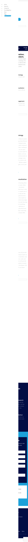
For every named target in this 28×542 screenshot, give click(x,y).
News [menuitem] (5, 12)
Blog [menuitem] (5, 14)
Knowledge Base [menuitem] (7, 10)
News (23, 531)
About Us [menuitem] (6, 6)
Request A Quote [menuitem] (7, 15)
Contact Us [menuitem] (6, 8)
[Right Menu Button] (1, 2)
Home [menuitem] (5, 4)
